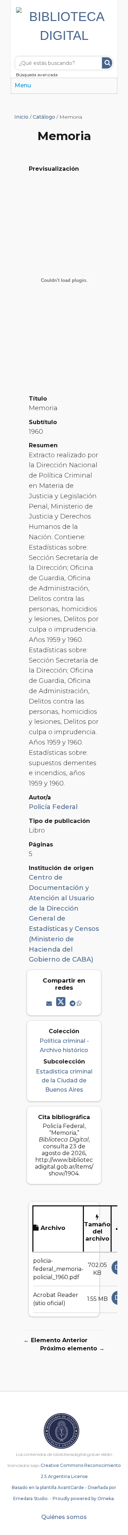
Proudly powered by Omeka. (84, 1498)
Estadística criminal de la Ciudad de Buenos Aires (64, 1080)
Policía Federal (53, 807)
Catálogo (44, 117)
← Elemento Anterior (55, 1340)
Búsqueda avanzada (37, 74)
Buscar (107, 63)
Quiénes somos (64, 1517)
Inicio (21, 117)
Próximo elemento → (72, 1348)
